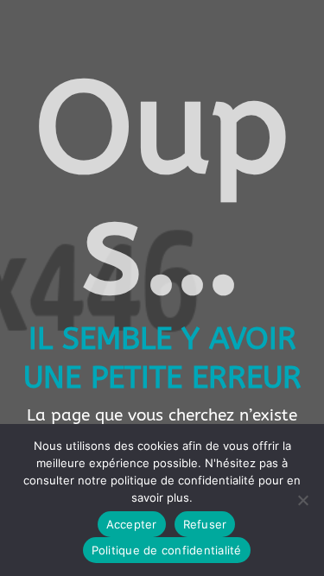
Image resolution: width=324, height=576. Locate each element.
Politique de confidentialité (167, 550)
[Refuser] (302, 500)
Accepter (131, 524)
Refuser (205, 524)
